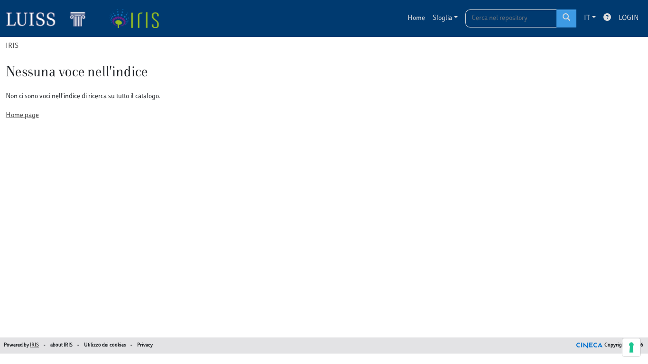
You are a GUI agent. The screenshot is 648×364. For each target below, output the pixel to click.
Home (416, 18)
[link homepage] (50, 18)
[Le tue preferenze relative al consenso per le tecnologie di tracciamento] (631, 347)
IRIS (12, 46)
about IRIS (61, 345)
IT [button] (587, 18)
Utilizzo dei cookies (105, 345)
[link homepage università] (134, 18)
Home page (22, 115)
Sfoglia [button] (442, 18)
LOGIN (629, 18)
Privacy (145, 345)
